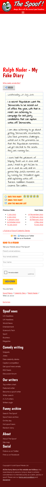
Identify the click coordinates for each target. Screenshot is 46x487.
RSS (14, 236)
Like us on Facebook (23, 238)
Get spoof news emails (12, 367)
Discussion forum (10, 374)
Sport (5, 334)
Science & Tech (9, 330)
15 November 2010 (35, 214)
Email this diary (15, 200)
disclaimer (6, 480)
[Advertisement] (23, 40)
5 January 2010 (13, 220)
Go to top (6, 302)
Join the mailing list (17, 203)
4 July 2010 (11, 217)
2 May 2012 (38, 222)
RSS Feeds (7, 370)
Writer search (8, 395)
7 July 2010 (11, 214)
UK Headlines (8, 320)
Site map (6, 442)
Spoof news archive (10, 417)
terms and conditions (27, 477)
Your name (7, 262)
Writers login (8, 403)
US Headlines (8, 316)
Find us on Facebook (11, 455)
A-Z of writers (8, 399)
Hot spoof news (9, 424)
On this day (7, 421)
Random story (8, 428)
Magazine (6, 341)
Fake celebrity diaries (11, 359)
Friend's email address (11, 251)
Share (10, 87)
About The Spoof (9, 439)
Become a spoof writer (12, 392)
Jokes (5, 356)
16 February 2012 (36, 220)
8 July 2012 (38, 225)
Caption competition (11, 363)
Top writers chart (9, 385)
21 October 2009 (13, 222)
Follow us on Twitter (27, 236)
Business (6, 338)
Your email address (10, 257)
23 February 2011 (36, 217)
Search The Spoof (10, 413)
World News (8, 323)
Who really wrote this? (11, 83)
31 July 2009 (12, 225)
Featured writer (9, 388)
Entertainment (8, 327)
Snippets (6, 352)
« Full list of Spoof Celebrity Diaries (16, 231)
